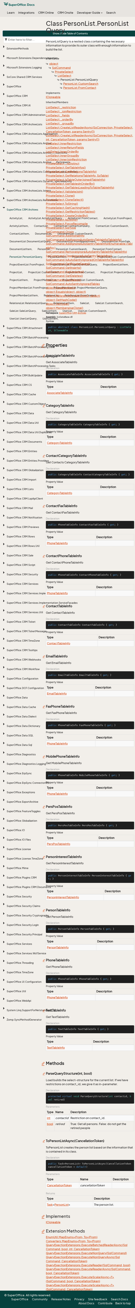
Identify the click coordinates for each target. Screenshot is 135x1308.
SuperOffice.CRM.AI (19, 105)
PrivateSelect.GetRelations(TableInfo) (71, 171)
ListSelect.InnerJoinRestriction (66, 159)
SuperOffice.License (19, 849)
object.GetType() (57, 304)
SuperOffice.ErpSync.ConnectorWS (28, 782)
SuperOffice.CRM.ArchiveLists (24, 124)
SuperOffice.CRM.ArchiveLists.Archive (29, 143)
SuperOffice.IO (16, 830)
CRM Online (46, 12)
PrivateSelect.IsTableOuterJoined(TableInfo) (75, 179)
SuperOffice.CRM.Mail (20, 508)
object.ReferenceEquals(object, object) (73, 296)
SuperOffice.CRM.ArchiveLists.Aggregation (32, 133)
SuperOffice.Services (19, 943)
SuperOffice (14, 86)
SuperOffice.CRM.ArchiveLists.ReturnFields (32, 200)
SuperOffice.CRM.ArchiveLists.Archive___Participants (38, 162)
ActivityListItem (18, 225)
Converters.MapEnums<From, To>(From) (73, 1241)
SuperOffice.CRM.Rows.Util (23, 545)
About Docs (86, 1303)
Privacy (79, 1299)
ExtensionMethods (18, 48)
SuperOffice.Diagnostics (21, 754)
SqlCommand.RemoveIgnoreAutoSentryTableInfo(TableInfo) (86, 252)
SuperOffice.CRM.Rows (21, 536)
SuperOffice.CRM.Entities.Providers (28, 460)
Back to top (123, 1303)
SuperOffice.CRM (17, 95)
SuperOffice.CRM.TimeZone (23, 640)
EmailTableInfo (57, 693)
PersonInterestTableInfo (63, 897)
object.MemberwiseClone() (64, 308)
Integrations (26, 12)
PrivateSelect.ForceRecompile (67, 223)
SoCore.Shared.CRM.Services (24, 76)
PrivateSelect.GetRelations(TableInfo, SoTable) (77, 175)
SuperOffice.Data (17, 697)
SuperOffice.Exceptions (21, 792)
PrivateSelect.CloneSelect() (64, 199)
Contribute (105, 1303)
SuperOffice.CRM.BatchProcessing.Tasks (31, 365)
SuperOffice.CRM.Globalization (25, 470)
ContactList (41, 225)
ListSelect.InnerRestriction (64, 143)
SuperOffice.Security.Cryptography (28, 915)
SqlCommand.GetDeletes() (64, 276)
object (53, 63)
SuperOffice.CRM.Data (20, 413)
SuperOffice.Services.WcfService (26, 953)
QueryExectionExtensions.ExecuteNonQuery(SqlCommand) (86, 1253)
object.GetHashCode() (61, 300)
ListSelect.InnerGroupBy (62, 155)
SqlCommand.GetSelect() (63, 280)
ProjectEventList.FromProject (26, 264)
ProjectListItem (18, 279)
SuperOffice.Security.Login (23, 924)
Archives (82, 313)
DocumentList (43, 233)
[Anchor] (44, 345)
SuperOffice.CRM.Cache (21, 394)
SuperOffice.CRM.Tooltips (22, 650)
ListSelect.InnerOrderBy (62, 151)
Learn (11, 12)
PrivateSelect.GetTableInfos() (66, 167)
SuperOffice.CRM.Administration (26, 114)
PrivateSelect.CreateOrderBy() (67, 215)
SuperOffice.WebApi (19, 1000)
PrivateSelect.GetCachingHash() (68, 207)
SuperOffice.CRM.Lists (20, 489)
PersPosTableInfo (58, 844)
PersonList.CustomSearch (80, 83)
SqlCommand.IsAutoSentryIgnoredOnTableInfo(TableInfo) (85, 260)
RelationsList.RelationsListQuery (28, 303)
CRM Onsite (65, 12)
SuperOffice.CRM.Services (22, 583)
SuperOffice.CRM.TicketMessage (26, 631)
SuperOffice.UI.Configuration (24, 981)
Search (111, 12)
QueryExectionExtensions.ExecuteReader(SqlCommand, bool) (88, 1265)
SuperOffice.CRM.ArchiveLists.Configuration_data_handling (42, 171)
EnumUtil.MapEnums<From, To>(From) (71, 1237)
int (48, 1118)
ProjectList (15, 272)
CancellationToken (59, 1185)
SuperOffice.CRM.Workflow (23, 669)
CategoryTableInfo (59, 443)
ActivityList (15, 218)
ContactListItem (19, 233)
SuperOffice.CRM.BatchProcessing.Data (31, 346)
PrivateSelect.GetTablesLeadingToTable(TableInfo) (80, 187)
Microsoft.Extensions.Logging (24, 67)
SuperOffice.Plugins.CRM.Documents (29, 887)
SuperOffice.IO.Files (19, 839)
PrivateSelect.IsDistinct (62, 219)
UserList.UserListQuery (23, 318)
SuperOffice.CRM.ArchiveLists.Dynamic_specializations (39, 181)
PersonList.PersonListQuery (25, 256)
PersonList (44, 249)
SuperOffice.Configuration (22, 678)
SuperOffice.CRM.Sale (20, 555)
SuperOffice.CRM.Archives (22, 209)
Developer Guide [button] (89, 12)
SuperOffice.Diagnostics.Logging (26, 763)
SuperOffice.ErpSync (19, 773)
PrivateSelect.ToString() (62, 203)
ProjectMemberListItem (23, 295)
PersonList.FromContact (79, 87)
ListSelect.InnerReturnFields (65, 147)
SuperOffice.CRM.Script (21, 564)
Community (40, 1299)
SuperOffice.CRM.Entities (22, 451)
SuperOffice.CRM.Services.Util (25, 612)
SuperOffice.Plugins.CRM (22, 877)
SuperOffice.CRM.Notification (24, 517)
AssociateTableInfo (60, 393)
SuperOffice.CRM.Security (22, 574)
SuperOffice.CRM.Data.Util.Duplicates (29, 432)
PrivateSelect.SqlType (61, 227)
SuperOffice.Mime (17, 868)
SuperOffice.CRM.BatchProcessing (27, 337)
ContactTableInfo (58, 643)
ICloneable (53, 97)
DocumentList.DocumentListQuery (30, 241)
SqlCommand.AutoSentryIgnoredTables (73, 284)
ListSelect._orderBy (59, 119)
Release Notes (61, 1299)
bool (50, 1124)
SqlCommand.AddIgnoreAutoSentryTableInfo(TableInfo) (83, 239)
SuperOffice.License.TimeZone (25, 858)
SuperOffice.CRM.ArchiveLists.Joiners (29, 190)
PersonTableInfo (58, 947)
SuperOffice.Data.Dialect (22, 716)
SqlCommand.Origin (60, 232)
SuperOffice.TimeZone (20, 972)
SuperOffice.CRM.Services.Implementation (32, 593)
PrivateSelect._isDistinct (62, 163)
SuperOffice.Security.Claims (23, 905)
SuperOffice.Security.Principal (24, 934)
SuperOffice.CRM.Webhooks (24, 659)
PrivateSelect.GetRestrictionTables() (70, 211)
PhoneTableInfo (57, 543)
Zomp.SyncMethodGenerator (24, 1019)
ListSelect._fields (58, 115)
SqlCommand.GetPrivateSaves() (68, 263)
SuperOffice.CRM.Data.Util (22, 422)
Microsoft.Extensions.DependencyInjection (32, 57)
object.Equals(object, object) (66, 292)
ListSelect (64, 75)
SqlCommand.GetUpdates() (65, 272)
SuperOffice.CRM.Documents (24, 441)
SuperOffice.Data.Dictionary (23, 725)
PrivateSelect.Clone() (60, 195)
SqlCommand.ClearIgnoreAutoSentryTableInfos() (79, 256)
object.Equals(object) (60, 287)
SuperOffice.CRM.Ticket (21, 621)
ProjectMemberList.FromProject (28, 287)
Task (50, 1204)
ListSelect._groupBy (60, 123)
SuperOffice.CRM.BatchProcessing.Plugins (32, 356)
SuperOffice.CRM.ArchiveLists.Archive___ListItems (37, 152)
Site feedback (97, 1299)
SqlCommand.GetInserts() (63, 267)
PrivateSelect (64, 72)
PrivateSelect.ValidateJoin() (64, 191)
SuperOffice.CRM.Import (21, 479)
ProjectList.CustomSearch (43, 272)
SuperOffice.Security (19, 896)
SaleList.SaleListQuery (22, 310)
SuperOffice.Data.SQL (20, 735)
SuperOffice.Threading (20, 962)
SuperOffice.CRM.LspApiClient (25, 498)
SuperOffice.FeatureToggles (23, 811)
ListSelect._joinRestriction (63, 111)
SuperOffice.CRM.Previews (23, 526)
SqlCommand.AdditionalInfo (65, 235)
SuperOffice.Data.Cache (21, 706)
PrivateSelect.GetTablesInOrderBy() (70, 183)
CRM (74, 313)
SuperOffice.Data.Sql (19, 744)
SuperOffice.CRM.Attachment (25, 328)
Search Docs (119, 1299)
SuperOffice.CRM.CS (19, 384)
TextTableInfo (56, 1047)
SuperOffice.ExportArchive (22, 801)
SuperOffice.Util (16, 991)
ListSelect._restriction (61, 107)
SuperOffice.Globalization (22, 820)
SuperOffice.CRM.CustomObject (26, 403)
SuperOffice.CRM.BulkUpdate (24, 375)
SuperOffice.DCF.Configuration (25, 688)
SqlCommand (61, 67)
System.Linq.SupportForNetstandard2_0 (31, 1010)
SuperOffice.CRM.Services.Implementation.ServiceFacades (42, 602)
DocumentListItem (20, 249)
